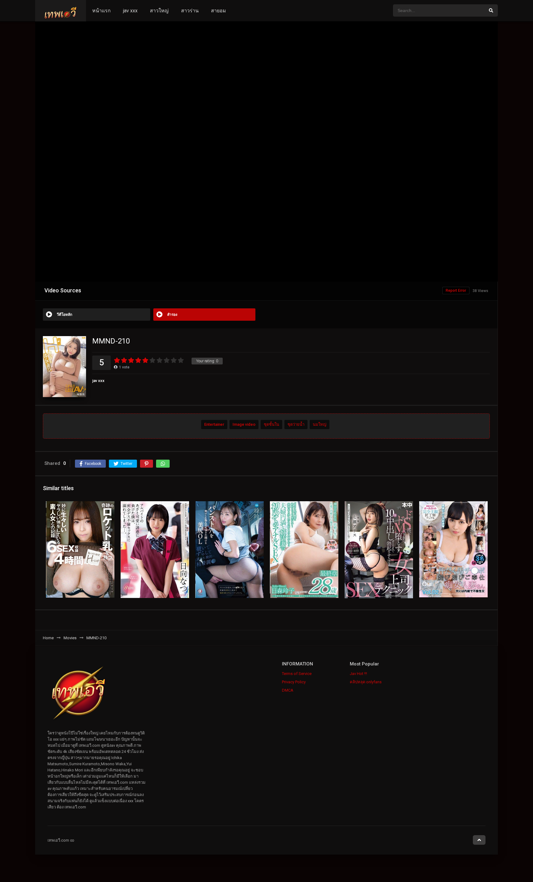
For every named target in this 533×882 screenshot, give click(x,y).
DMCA (287, 690)
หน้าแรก (101, 11)
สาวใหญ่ (159, 11)
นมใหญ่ (319, 424)
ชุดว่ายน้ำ (295, 424)
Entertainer (214, 424)
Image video (244, 424)
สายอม (218, 11)
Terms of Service (297, 673)
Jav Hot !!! (358, 673)
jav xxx (130, 11)
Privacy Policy (294, 682)
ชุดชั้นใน (271, 424)
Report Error (456, 290)
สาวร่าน (190, 11)
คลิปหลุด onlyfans (366, 682)
